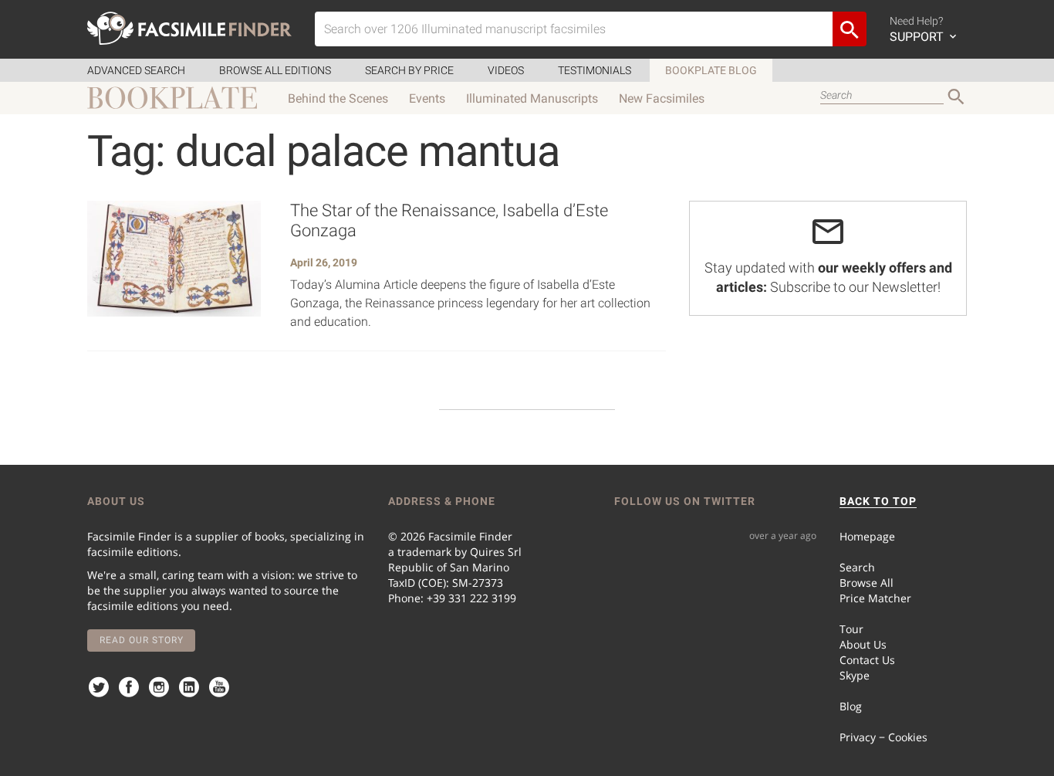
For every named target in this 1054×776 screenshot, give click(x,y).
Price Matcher (875, 598)
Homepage (867, 536)
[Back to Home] (189, 28)
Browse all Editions (275, 70)
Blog (850, 706)
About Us (863, 644)
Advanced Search (136, 70)
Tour (851, 629)
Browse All (866, 582)
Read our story (142, 640)
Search (857, 567)
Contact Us (867, 659)
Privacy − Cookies (883, 737)
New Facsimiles (661, 98)
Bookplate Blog (711, 70)
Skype (854, 675)
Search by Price (409, 70)
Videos (506, 70)
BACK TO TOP (878, 501)
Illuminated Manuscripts (532, 98)
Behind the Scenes (338, 98)
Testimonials (594, 70)
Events (427, 98)
